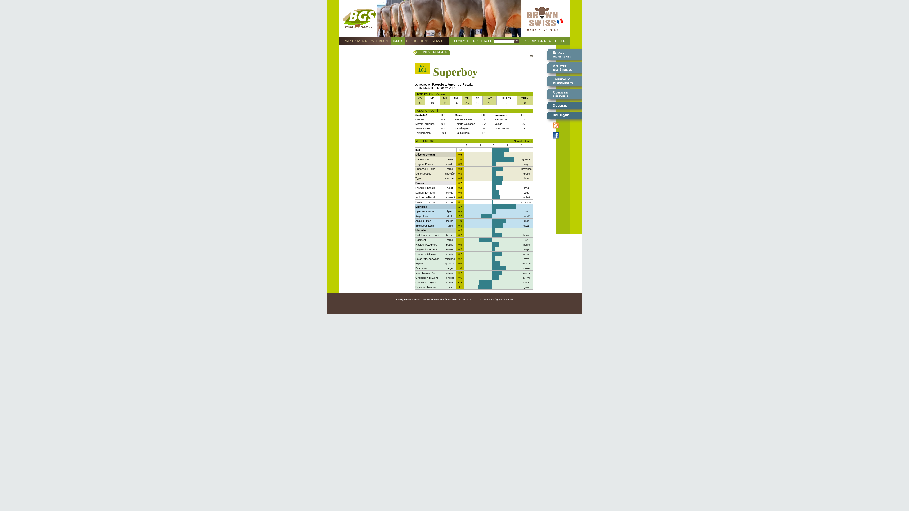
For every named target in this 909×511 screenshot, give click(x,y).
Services (440, 41)
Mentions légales (493, 299)
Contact (461, 41)
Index (397, 41)
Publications (417, 41)
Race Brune (380, 41)
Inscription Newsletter (544, 41)
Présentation (355, 41)
